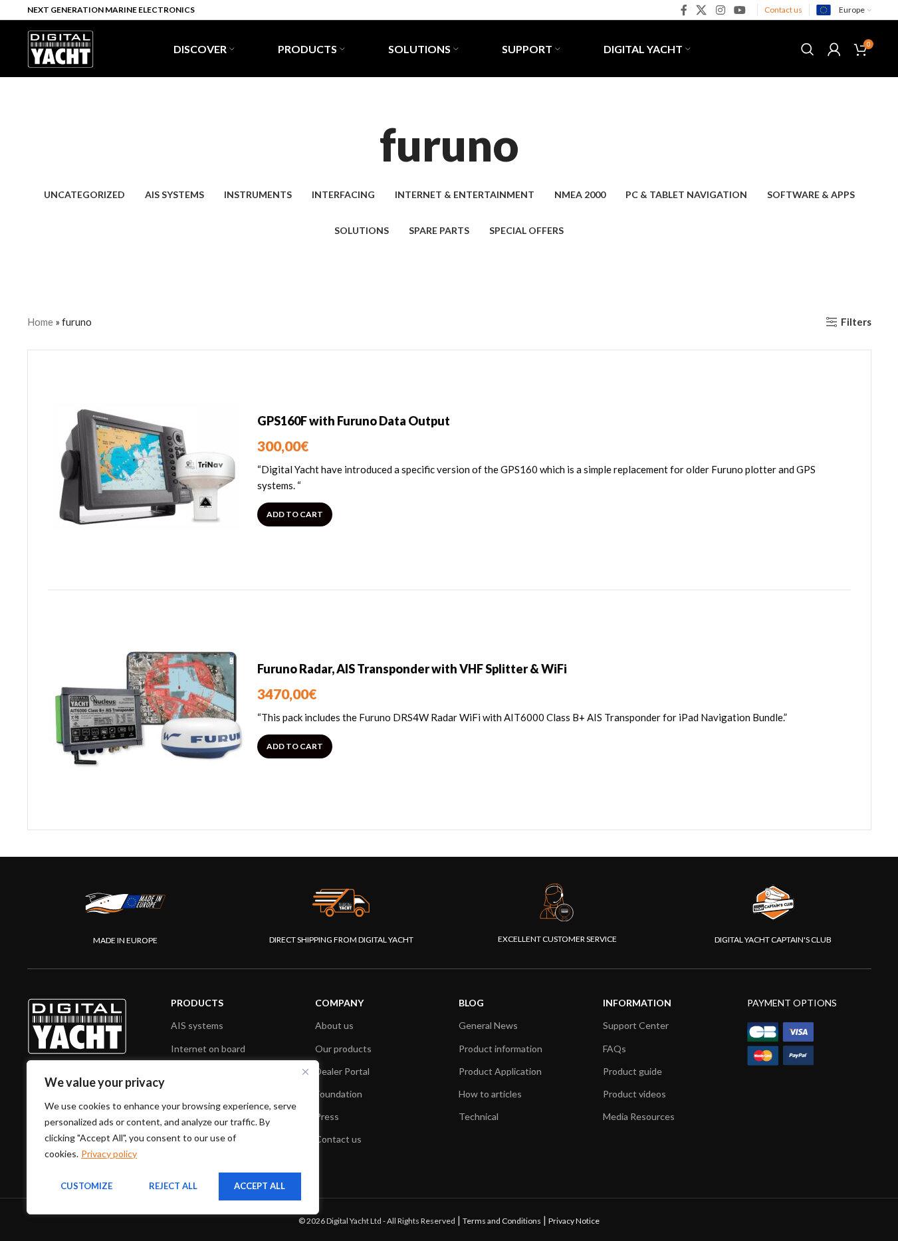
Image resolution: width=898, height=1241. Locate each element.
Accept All (259, 1186)
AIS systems (197, 1025)
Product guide (632, 1071)
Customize (86, 1186)
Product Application (500, 1071)
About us (334, 1025)
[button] (294, 514)
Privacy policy (109, 1153)
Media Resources (639, 1116)
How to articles (490, 1093)
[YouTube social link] (739, 10)
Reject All (173, 1186)
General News (488, 1025)
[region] (173, 1137)
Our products (343, 1048)
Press (327, 1116)
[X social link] (701, 10)
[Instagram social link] (720, 10)
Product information (500, 1048)
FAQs (614, 1048)
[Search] (807, 49)
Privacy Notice (574, 1221)
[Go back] (363, 144)
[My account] (834, 49)
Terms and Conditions (502, 1221)
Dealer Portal (342, 1071)
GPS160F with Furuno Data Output (353, 420)
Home (40, 322)
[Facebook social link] (684, 10)
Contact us (783, 10)
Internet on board (208, 1048)
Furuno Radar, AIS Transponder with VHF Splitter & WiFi (412, 668)
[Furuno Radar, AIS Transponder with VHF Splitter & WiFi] (147, 710)
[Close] (305, 1071)
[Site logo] (60, 47)
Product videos (634, 1093)
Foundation (338, 1093)
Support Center (636, 1025)
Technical (479, 1116)
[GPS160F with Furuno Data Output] (147, 470)
